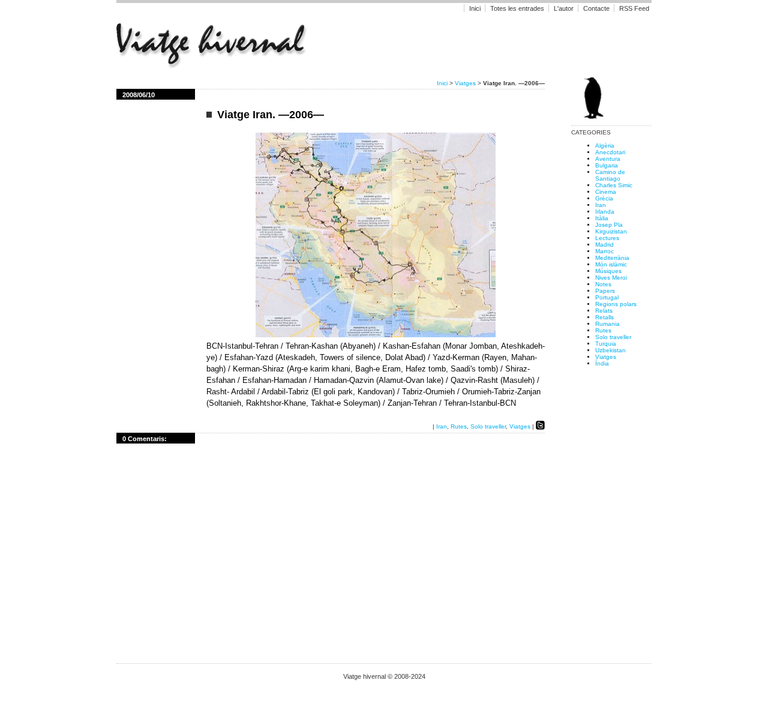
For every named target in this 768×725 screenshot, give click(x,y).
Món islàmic (611, 264)
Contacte (596, 8)
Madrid (604, 244)
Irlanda (604, 211)
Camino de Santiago (610, 175)
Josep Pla (609, 224)
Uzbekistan (610, 350)
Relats (604, 310)
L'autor (564, 8)
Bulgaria (606, 165)
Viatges (465, 83)
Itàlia (601, 218)
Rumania (607, 323)
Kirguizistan (611, 231)
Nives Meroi (611, 277)
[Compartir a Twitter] (540, 426)
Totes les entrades (517, 8)
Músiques (608, 271)
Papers (605, 290)
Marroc (604, 251)
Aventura (607, 158)
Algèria (604, 145)
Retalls (604, 317)
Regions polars (616, 304)
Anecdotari (610, 152)
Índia (602, 363)
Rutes (459, 426)
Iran (441, 426)
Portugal (607, 297)
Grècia (604, 198)
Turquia (605, 343)
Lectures (607, 238)
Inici (475, 8)
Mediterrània (612, 257)
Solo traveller (488, 426)
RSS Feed (634, 8)
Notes (603, 284)
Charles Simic (613, 185)
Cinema (605, 191)
